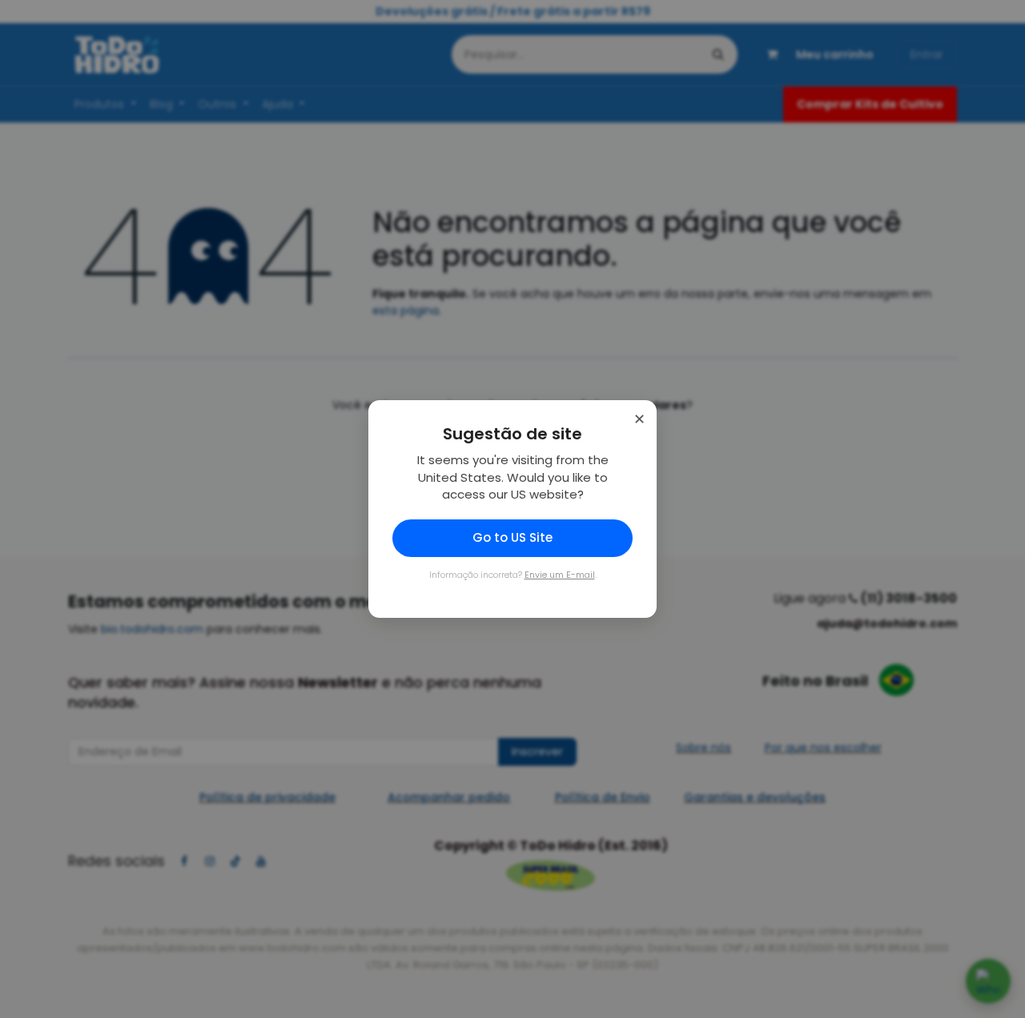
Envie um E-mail (560, 574)
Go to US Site (512, 537)
